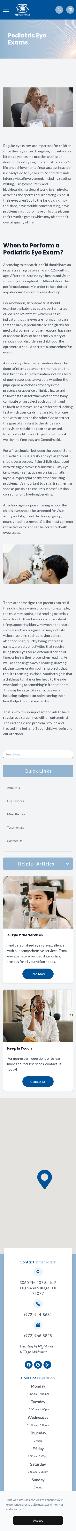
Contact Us (14, 840)
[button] (6, 10)
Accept (38, 1520)
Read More (38, 974)
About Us (13, 787)
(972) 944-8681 (38, 1314)
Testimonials (15, 827)
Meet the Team (17, 814)
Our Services (15, 801)
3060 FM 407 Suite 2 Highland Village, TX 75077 (38, 1288)
